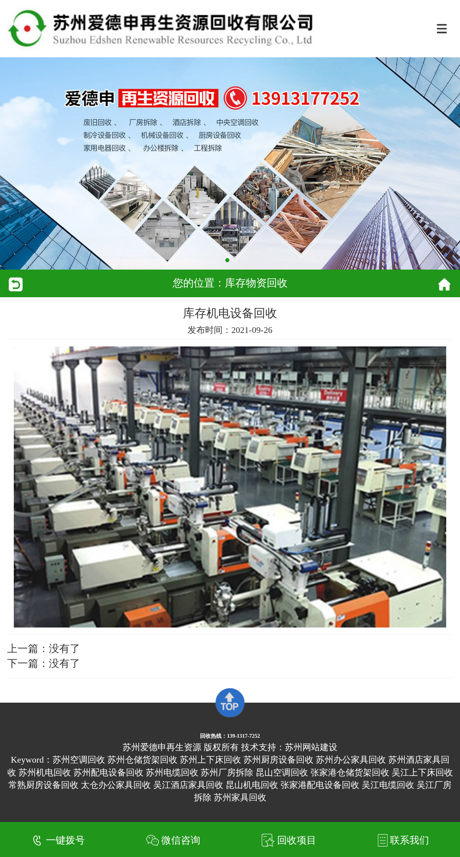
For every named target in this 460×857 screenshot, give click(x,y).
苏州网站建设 (311, 747)
